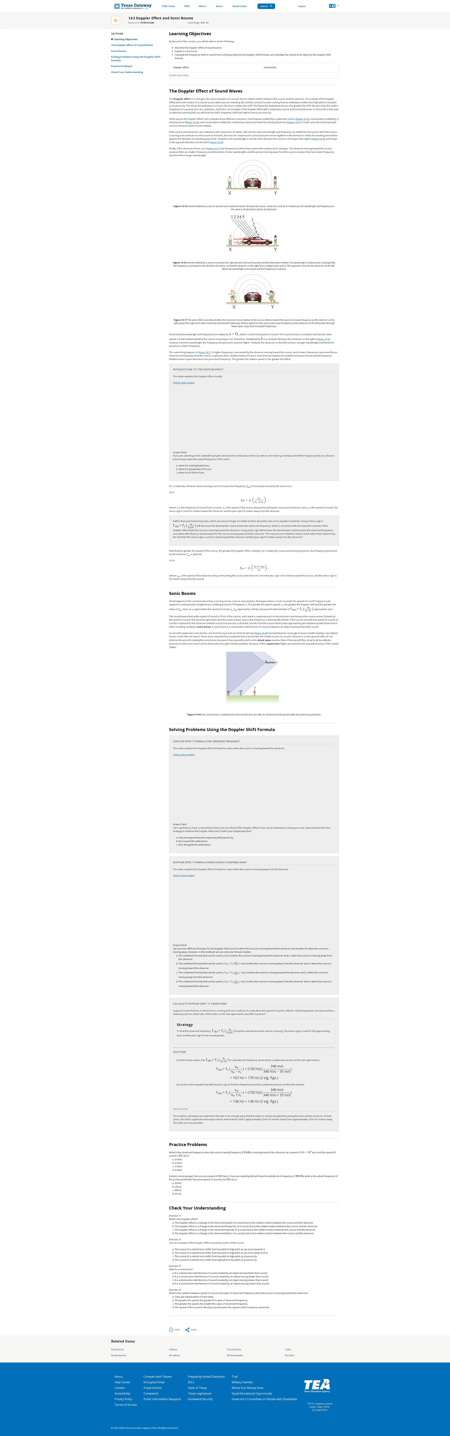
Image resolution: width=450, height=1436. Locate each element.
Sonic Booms (118, 51)
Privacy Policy (123, 1399)
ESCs (191, 1382)
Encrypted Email (154, 1382)
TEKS (187, 6)
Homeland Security (200, 1399)
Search (264, 6)
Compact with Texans (158, 1376)
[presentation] (234, 334)
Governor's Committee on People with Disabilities (264, 1399)
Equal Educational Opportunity (252, 1393)
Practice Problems (121, 66)
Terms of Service (126, 1405)
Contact (120, 1388)
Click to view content (183, 382)
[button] (334, 6)
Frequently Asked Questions (206, 1376)
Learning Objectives (125, 39)
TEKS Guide (168, 6)
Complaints (151, 1393)
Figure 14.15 (302, 118)
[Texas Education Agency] (317, 1385)
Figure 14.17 (294, 122)
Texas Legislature (199, 1393)
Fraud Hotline (153, 1388)
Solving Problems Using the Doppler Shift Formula (135, 58)
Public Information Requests (162, 1399)
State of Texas (197, 1388)
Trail (235, 1376)
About (202, 6)
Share (194, 1329)
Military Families (242, 1382)
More (219, 6)
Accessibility (122, 1393)
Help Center (122, 1382)
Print (177, 1329)
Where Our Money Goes (247, 1388)
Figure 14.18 (261, 633)
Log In (302, 6)
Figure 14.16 (192, 122)
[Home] (131, 6)
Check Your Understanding (127, 72)
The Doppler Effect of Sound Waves (132, 45)
